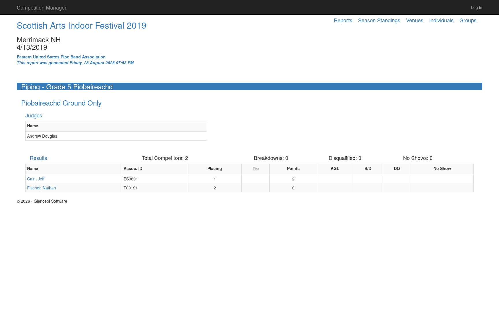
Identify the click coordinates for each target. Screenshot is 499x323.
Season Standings (379, 20)
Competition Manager (41, 7)
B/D (367, 168)
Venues (414, 20)
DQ (397, 168)
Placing (214, 168)
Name (32, 125)
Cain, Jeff (35, 179)
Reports (343, 20)
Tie (256, 168)
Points (293, 168)
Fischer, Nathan (41, 188)
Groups (467, 20)
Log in (476, 7)
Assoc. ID (133, 168)
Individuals (441, 20)
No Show (442, 168)
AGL (335, 168)
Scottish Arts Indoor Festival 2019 (81, 25)
